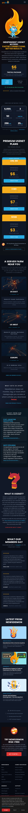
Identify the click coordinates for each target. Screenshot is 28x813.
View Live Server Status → (14, 375)
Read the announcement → (11, 438)
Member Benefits (5, 788)
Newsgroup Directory (19, 772)
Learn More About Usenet (13, 527)
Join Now (7, 82)
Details (23, 810)
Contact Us (17, 788)
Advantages (4, 791)
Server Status (22, 129)
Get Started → (14, 754)
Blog (2, 767)
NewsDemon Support (20, 793)
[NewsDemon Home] (5, 2)
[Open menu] (24, 2)
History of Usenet (19, 767)
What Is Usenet (18, 779)
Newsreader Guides (19, 795)
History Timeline (18, 769)
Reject (15, 810)
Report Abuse (4, 793)
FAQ (16, 791)
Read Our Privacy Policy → (14, 403)
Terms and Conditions (6, 774)
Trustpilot (18, 545)
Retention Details (14, 130)
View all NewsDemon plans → (14, 249)
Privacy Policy (4, 772)
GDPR (2, 777)
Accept (6, 810)
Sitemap (3, 779)
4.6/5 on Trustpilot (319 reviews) (17, 90)
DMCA (2, 769)
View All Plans (20, 82)
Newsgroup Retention (20, 774)
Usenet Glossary (18, 777)
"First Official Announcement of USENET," (15, 520)
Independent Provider (6, 781)
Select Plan (14, 180)
